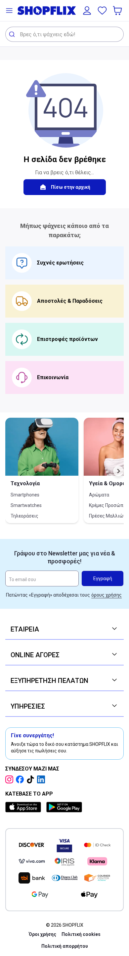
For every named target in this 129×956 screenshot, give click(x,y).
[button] (9, 10)
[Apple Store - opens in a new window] (24, 807)
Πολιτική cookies (81, 934)
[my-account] (87, 10)
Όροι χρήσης (42, 934)
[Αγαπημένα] (102, 10)
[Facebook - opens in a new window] (21, 779)
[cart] (118, 10)
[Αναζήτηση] (13, 34)
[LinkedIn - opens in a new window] (42, 779)
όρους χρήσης (106, 595)
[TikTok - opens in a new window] (31, 779)
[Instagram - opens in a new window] (10, 779)
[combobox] (64, 34)
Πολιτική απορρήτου (64, 946)
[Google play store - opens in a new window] (64, 807)
